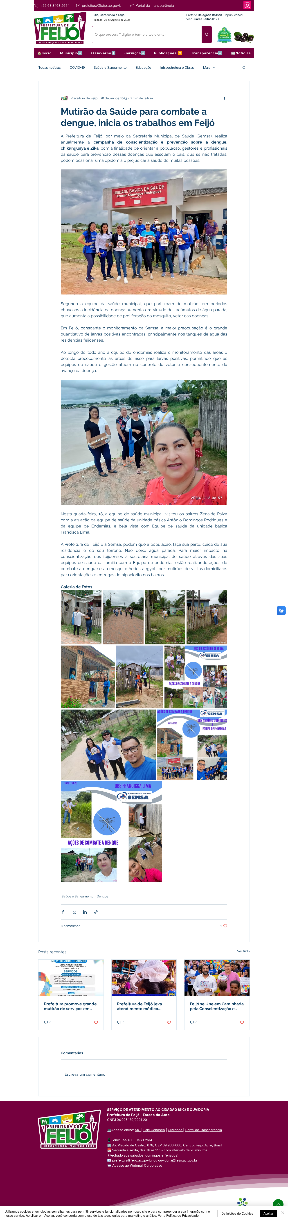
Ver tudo (243, 951)
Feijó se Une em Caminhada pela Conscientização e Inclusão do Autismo (217, 1006)
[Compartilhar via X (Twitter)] (74, 912)
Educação (143, 67)
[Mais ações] (224, 98)
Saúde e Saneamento (110, 67)
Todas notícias (49, 67)
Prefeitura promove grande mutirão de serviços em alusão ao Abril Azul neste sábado (70, 1006)
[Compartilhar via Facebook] (63, 912)
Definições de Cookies (237, 1213)
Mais (206, 67)
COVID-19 (77, 67)
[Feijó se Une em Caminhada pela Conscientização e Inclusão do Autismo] (217, 978)
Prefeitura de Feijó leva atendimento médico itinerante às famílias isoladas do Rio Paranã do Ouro (142, 1006)
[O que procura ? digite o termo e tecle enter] (207, 34)
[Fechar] (282, 1213)
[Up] (278, 1204)
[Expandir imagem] (81, 617)
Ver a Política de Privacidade (178, 1215)
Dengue (102, 896)
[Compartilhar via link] (96, 912)
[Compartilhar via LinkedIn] (85, 912)
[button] (71, 53)
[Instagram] (247, 5)
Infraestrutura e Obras (177, 67)
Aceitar (268, 1213)
